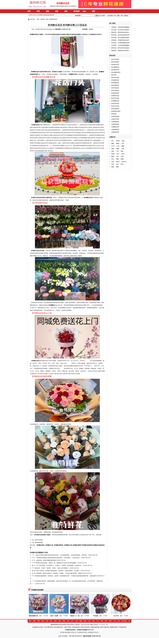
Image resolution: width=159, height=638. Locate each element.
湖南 (112, 143)
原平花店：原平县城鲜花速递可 (120, 37)
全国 (38, 621)
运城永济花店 (115, 119)
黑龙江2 (124, 161)
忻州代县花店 (115, 103)
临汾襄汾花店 (115, 64)
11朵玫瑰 (110, 15)
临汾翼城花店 (115, 67)
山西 (112, 161)
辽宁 (72, 621)
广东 (117, 151)
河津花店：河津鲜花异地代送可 (120, 40)
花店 (47, 19)
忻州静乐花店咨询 (87, 545)
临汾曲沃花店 (115, 69)
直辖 (55, 621)
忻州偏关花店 (115, 80)
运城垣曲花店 (115, 129)
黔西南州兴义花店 (38, 627)
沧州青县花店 (76, 627)
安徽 (112, 148)
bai (129, 621)
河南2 (113, 154)
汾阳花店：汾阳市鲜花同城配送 (120, 27)
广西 (117, 156)
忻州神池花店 (39, 542)
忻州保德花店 (115, 82)
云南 (117, 164)
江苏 (122, 143)
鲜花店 (43, 19)
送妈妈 (126, 15)
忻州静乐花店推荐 (37, 590)
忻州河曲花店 (115, 85)
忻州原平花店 (115, 77)
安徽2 (117, 148)
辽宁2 (113, 146)
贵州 (122, 164)
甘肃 (112, 164)
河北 (112, 159)
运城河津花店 (115, 116)
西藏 (117, 167)
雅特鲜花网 (54, 624)
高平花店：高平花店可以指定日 (120, 48)
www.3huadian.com (49, 29)
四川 (118, 154)
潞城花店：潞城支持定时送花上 (120, 50)
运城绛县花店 (115, 132)
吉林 (112, 151)
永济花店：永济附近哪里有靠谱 (120, 43)
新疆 (112, 167)
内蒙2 (122, 159)
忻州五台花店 (115, 106)
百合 (115, 15)
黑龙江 (118, 161)
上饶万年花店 (67, 627)
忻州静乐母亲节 (77, 545)
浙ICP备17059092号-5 (75, 636)
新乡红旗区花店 (58, 627)
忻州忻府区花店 (115, 111)
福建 (122, 146)
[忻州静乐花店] (38, 7)
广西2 (122, 156)
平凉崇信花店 (122, 627)
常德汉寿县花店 (95, 627)
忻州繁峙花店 (115, 101)
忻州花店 (113, 114)
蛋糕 (118, 15)
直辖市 (118, 141)
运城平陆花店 (115, 124)
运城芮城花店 (115, 121)
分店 (47, 621)
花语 (42, 621)
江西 (122, 148)
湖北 (123, 141)
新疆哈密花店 (114, 627)
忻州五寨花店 (115, 90)
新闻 (34, 621)
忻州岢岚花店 (115, 88)
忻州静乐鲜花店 (58, 545)
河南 (122, 151)
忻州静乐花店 (53, 19)
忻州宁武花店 (39, 540)
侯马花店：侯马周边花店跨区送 (120, 35)
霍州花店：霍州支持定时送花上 (120, 32)
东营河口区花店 (85, 627)
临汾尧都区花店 (115, 72)
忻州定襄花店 (115, 108)
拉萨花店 (124, 621)
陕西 (112, 156)
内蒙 (117, 159)
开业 (121, 15)
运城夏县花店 (115, 127)
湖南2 (117, 143)
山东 (118, 146)
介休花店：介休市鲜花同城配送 (120, 45)
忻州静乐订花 (73, 74)
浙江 (112, 141)
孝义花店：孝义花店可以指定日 (120, 30)
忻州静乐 (33, 71)
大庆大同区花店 (48, 627)
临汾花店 (113, 75)
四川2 (123, 154)
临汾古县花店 (115, 59)
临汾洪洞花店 (115, 62)
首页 (38, 19)
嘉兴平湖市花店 (104, 627)
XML (92, 630)
